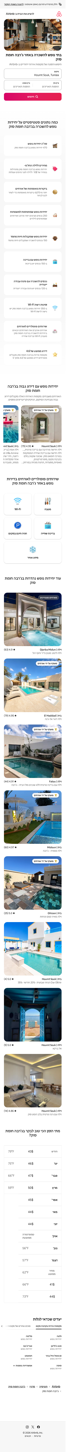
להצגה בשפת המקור (14, 4)
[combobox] (33, 75)
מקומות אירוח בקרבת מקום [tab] (49, 1326)
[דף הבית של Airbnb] (59, 14)
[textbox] (47, 87)
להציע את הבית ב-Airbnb (20, 14)
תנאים (28, 1436)
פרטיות (37, 1436)
